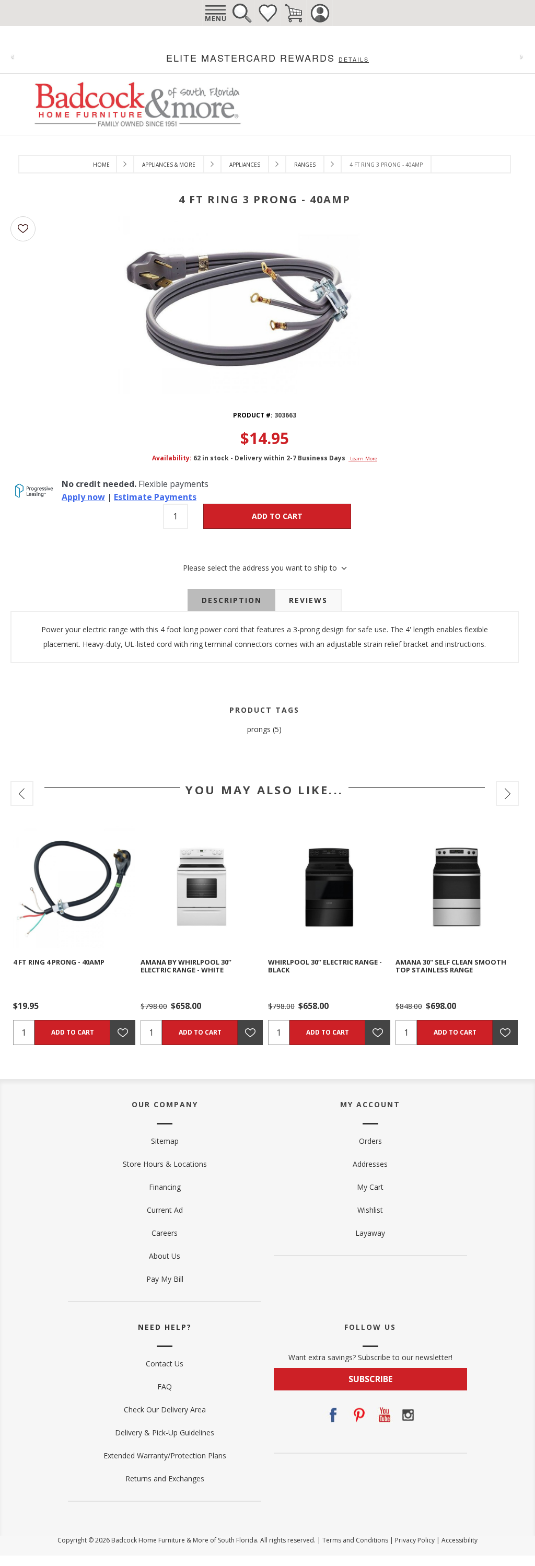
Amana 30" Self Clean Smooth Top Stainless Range (451, 965)
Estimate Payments (155, 497)
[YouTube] (383, 1415)
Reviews (308, 600)
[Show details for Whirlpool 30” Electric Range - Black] (329, 887)
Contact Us (164, 1363)
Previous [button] (21, 793)
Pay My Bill (164, 1279)
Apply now (83, 497)
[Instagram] (408, 1415)
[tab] (232, 600)
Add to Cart (277, 516)
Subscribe (370, 1379)
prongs (259, 729)
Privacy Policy (415, 1540)
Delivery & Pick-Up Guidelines (164, 1432)
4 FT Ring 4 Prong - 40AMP (58, 962)
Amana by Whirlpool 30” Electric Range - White (186, 965)
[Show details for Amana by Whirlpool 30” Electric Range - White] (202, 887)
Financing (165, 1187)
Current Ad (165, 1210)
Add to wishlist (23, 228)
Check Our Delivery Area (165, 1409)
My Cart (370, 1187)
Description (232, 600)
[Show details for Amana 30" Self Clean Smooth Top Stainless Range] (457, 887)
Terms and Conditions (355, 1540)
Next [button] (507, 793)
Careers (165, 1233)
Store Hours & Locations (165, 1164)
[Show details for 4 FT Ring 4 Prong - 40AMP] (74, 887)
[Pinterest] (357, 1415)
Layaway (370, 1233)
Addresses (370, 1164)
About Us (164, 1256)
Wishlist (267, 13)
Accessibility (459, 1540)
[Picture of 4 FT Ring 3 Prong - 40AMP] (240, 304)
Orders (370, 1141)
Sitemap (165, 1141)
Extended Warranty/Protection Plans (164, 1455)
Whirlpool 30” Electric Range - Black (325, 965)
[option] (74, 935)
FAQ (164, 1386)
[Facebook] (332, 1415)
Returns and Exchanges (164, 1478)
